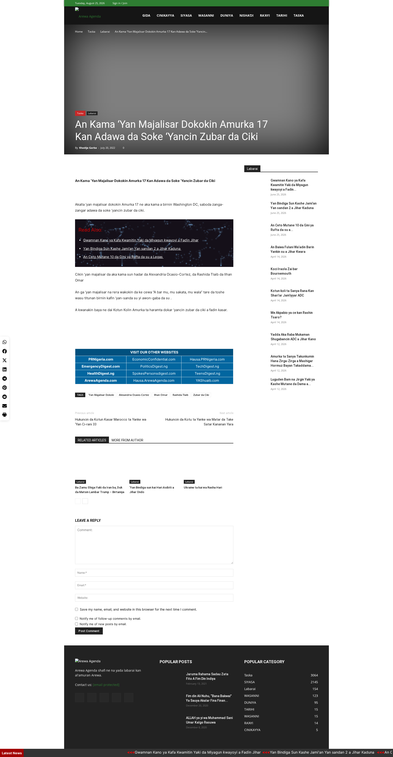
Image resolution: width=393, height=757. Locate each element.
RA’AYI (265, 15)
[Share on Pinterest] (4, 387)
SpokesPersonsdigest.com (154, 373)
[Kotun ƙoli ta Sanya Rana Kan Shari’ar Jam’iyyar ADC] (255, 296)
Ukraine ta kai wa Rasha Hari (203, 487)
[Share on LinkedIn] (4, 369)
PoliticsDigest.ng (154, 366)
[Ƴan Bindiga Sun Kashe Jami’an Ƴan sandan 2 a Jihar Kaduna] (255, 209)
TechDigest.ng (207, 366)
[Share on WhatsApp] (4, 342)
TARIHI (281, 15)
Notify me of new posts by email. (103, 624)
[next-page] (85, 501)
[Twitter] (292, 3)
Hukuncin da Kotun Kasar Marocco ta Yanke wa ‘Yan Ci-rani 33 (110, 421)
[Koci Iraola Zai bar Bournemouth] (255, 275)
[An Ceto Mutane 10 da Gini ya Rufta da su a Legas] (255, 231)
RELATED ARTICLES (92, 440)
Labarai (105, 31)
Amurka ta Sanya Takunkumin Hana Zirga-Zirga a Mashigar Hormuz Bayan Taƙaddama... (292, 361)
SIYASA (186, 15)
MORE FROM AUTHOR (127, 440)
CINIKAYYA (165, 15)
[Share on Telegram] (4, 378)
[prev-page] (78, 501)
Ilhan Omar (161, 394)
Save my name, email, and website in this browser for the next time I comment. (138, 609)
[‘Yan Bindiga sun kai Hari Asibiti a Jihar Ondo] (154, 467)
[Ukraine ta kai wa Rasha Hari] (208, 467)
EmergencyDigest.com (101, 366)
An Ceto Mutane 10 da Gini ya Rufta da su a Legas (123, 257)
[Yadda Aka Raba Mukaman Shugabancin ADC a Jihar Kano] (255, 340)
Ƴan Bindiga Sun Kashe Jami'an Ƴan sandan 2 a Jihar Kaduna (311, 752)
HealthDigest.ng (100, 373)
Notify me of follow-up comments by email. (110, 618)
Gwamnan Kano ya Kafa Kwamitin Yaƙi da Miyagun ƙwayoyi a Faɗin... (289, 185)
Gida (146, 15)
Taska (299, 15)
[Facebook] (284, 3)
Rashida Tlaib (180, 394)
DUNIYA (226, 15)
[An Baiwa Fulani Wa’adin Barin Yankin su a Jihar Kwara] (255, 253)
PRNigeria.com (100, 359)
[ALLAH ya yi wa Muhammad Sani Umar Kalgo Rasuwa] (171, 723)
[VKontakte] (307, 3)
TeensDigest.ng (207, 373)
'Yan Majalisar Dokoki (101, 394)
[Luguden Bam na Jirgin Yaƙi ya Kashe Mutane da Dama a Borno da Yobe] (255, 385)
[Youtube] (314, 3)
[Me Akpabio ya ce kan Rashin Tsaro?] (255, 318)
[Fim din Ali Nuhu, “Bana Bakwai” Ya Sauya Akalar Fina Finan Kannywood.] (171, 702)
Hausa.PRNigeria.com (207, 359)
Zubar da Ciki (201, 394)
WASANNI (206, 15)
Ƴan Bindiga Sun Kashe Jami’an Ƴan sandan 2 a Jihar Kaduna (132, 248)
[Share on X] (4, 360)
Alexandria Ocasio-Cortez (134, 394)
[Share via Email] (4, 405)
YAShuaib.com (207, 380)
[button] (312, 16)
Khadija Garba (88, 147)
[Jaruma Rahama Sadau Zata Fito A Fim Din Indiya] (171, 680)
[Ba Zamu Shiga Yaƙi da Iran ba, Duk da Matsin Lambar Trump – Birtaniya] (100, 467)
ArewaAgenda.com (101, 380)
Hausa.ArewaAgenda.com (153, 380)
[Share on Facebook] (4, 351)
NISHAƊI (246, 15)
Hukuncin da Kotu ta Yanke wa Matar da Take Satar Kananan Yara (199, 421)
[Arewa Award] (154, 170)
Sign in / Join (120, 3)
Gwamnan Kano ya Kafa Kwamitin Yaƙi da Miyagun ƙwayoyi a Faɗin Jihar (141, 240)
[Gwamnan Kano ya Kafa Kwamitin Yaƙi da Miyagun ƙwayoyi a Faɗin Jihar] (255, 186)
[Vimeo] (299, 3)
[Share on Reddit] (4, 396)
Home (79, 31)
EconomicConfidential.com (153, 359)
